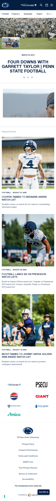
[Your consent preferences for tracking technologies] (4, 496)
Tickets (14, 14)
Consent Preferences (28, 450)
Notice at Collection (28, 474)
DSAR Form (28, 462)
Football (6, 192)
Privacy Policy (28, 444)
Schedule (28, 14)
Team (38, 14)
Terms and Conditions (28, 456)
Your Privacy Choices (28, 468)
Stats (49, 14)
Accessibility (28, 479)
